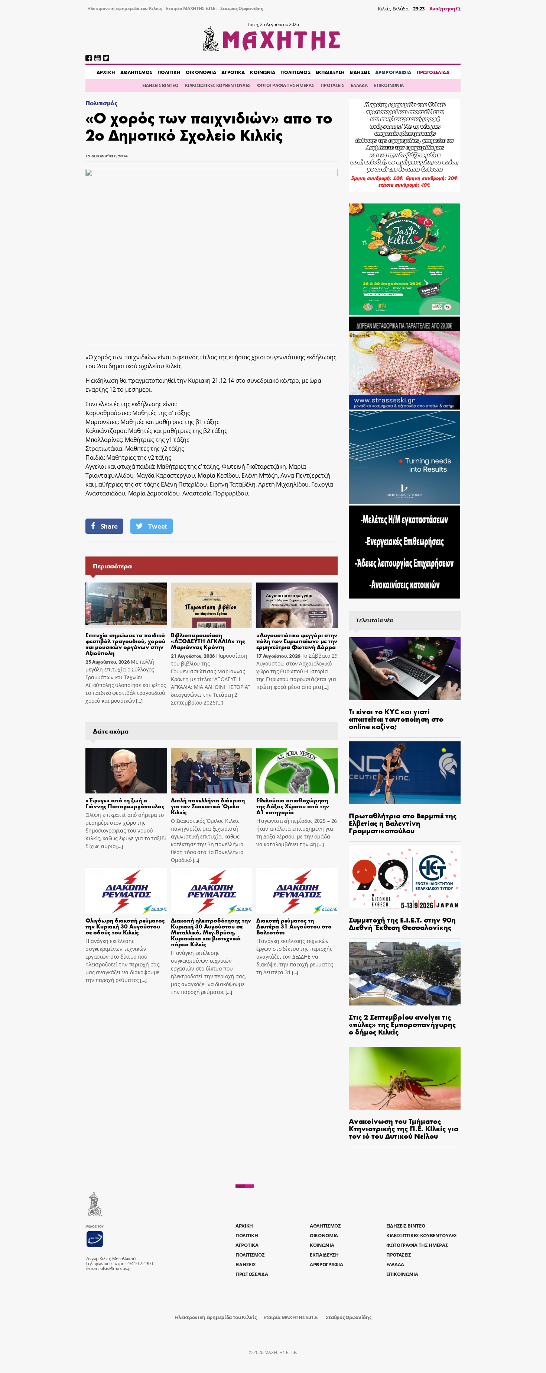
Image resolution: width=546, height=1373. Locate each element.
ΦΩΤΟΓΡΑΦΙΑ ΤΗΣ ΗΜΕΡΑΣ (285, 85)
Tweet (157, 526)
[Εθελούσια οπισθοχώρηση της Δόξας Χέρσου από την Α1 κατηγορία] (297, 771)
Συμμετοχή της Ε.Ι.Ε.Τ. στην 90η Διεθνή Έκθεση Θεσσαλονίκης (402, 923)
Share (109, 526)
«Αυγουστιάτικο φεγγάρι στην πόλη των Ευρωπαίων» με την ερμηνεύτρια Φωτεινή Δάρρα (296, 641)
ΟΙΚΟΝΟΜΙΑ (201, 72)
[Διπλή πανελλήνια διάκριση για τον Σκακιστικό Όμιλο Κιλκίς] (212, 771)
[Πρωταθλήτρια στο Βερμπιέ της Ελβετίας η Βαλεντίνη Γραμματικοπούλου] (405, 772)
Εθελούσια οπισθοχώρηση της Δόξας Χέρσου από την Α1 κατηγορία (292, 806)
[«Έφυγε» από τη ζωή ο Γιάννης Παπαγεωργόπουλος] (126, 771)
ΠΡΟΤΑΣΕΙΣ (332, 85)
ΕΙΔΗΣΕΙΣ (360, 72)
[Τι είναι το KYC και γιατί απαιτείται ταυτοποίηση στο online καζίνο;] (405, 668)
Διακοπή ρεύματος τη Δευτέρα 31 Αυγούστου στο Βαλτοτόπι (294, 926)
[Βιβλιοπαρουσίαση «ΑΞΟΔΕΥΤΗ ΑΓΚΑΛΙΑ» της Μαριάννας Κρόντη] (212, 606)
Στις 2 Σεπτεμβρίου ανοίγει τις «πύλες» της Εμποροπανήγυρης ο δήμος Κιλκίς (402, 1023)
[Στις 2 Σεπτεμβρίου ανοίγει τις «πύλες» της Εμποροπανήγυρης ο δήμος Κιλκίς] (405, 973)
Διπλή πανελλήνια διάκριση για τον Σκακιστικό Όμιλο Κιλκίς (208, 806)
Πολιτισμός (101, 103)
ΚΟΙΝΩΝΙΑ (262, 72)
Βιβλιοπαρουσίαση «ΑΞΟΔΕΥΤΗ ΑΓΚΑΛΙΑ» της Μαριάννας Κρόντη (208, 641)
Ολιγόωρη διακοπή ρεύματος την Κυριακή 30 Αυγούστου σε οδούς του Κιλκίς (125, 926)
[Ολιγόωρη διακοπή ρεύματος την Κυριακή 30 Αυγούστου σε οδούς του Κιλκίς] (126, 891)
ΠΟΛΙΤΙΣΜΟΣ (295, 72)
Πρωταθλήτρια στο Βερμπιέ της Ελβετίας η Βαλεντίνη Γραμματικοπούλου (402, 822)
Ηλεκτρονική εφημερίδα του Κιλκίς (124, 8)
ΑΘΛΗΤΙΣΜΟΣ (136, 72)
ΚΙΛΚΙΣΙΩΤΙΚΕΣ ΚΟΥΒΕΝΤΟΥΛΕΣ (217, 85)
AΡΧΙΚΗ (106, 72)
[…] (138, 701)
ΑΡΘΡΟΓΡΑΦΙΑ (393, 72)
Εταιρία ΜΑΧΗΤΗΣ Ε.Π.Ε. (191, 8)
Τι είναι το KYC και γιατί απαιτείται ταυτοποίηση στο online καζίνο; (396, 718)
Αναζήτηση (442, 8)
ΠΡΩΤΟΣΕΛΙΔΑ (433, 72)
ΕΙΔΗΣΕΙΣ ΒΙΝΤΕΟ (160, 85)
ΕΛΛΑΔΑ (359, 85)
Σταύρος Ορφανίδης (241, 8)
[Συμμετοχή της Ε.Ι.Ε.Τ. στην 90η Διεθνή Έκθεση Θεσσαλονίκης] (405, 877)
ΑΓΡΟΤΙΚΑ (233, 72)
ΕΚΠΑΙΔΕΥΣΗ (330, 72)
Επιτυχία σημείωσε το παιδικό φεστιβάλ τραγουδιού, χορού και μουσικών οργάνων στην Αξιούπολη (125, 644)
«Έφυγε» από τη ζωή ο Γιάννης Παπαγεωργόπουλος (124, 803)
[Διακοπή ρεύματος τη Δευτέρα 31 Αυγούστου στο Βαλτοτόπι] (297, 891)
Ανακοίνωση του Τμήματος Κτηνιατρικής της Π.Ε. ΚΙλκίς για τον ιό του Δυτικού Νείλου (403, 1128)
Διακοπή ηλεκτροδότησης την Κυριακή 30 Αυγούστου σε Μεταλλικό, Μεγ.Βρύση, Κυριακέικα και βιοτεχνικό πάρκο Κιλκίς (211, 932)
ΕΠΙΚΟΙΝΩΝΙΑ (388, 85)
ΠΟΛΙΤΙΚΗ (169, 72)
